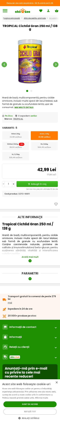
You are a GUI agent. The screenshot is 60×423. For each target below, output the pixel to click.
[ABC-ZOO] (22, 10)
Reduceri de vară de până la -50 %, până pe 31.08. (30, 3)
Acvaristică (54, 18)
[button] (30, 418)
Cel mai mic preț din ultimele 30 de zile (42, 189)
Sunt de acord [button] (30, 404)
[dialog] (30, 401)
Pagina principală (11, 18)
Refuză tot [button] (30, 411)
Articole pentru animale (35, 18)
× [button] (56, 382)
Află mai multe (41, 397)
